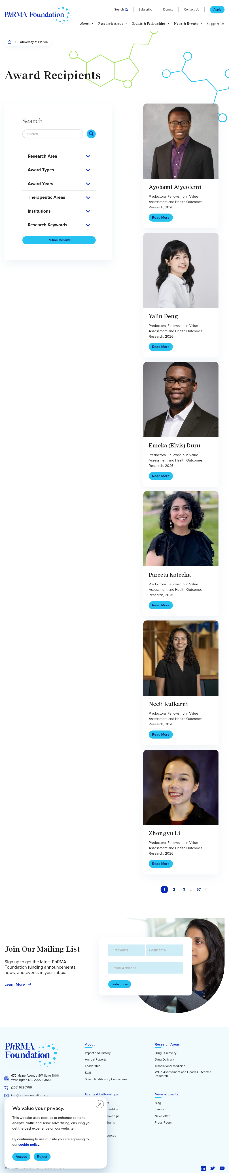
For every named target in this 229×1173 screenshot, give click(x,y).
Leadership (92, 1066)
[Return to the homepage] (37, 15)
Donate (168, 9)
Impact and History (98, 1053)
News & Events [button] (186, 23)
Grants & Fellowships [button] (148, 23)
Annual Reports (95, 1060)
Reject (42, 1156)
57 (199, 889)
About (90, 1044)
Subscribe (146, 9)
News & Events (166, 1094)
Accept (21, 1156)
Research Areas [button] (110, 23)
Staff (88, 1073)
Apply (217, 9)
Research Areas (167, 1044)
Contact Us (191, 9)
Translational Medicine (170, 1066)
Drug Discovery (165, 1053)
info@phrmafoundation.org (29, 1095)
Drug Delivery (164, 1060)
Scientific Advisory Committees (106, 1079)
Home (9, 42)
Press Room (163, 1123)
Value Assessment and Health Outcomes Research (183, 1074)
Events (159, 1109)
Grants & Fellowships (101, 1094)
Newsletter (162, 1116)
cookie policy (28, 1144)
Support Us (216, 23)
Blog (158, 1103)
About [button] (84, 23)
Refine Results (59, 240)
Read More (161, 217)
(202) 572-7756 (21, 1088)
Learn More (14, 984)
